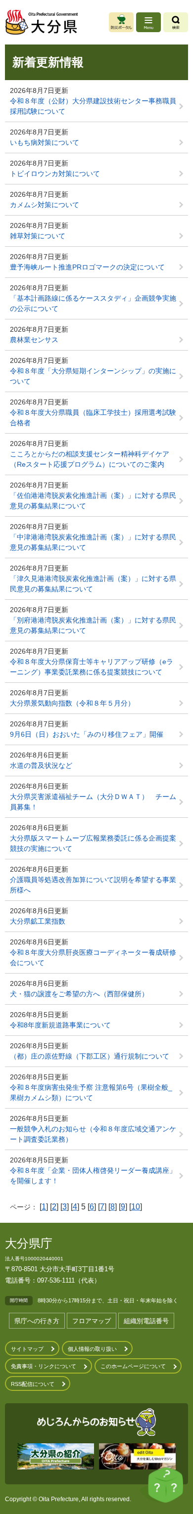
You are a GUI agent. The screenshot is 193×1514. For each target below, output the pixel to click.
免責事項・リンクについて (43, 1366)
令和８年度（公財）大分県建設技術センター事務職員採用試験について (93, 106)
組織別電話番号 (146, 1321)
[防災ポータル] (121, 22)
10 (135, 1206)
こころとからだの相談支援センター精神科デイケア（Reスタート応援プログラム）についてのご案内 (89, 459)
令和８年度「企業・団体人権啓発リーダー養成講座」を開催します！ (93, 1175)
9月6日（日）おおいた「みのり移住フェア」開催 (86, 734)
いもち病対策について (44, 142)
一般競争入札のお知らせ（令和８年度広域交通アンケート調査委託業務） (93, 1134)
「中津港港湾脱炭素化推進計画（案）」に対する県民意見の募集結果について (93, 542)
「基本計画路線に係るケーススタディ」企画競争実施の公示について (93, 303)
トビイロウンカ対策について (55, 174)
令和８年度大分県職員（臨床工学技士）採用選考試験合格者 (93, 417)
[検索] (175, 22)
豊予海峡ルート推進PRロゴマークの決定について (87, 267)
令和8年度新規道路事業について (60, 1025)
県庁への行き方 (36, 1321)
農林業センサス (34, 340)
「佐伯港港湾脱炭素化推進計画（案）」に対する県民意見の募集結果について (93, 500)
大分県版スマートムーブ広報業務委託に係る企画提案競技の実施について (93, 843)
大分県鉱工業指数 (37, 921)
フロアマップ (91, 1321)
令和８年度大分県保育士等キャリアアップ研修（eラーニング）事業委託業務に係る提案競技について (91, 667)
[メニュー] (148, 22)
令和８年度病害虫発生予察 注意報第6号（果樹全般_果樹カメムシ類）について (91, 1092)
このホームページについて (133, 1366)
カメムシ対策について (44, 205)
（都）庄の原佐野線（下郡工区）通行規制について (89, 1056)
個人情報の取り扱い (92, 1349)
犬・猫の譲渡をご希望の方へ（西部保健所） (79, 994)
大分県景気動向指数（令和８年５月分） (72, 703)
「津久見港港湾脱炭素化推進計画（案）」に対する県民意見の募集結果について (93, 584)
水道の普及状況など (41, 765)
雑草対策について (37, 236)
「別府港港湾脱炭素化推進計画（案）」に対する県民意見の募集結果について (93, 625)
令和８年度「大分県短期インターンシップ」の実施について (93, 376)
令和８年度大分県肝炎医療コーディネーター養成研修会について (93, 957)
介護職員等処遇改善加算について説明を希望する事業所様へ (93, 885)
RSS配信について (32, 1384)
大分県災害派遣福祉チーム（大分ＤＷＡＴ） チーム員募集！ (93, 802)
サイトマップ (27, 1349)
